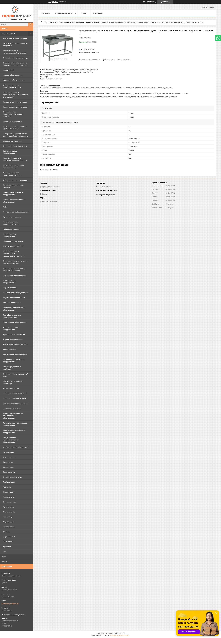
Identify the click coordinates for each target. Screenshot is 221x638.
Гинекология (8, 542)
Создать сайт (53, 2)
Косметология (9, 497)
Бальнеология (9, 472)
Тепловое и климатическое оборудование (14, 308)
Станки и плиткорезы (12, 303)
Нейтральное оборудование (15, 354)
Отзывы (5, 561)
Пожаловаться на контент (119, 635)
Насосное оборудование (13, 246)
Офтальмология (9, 502)
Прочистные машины (12, 217)
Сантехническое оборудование (10, 152)
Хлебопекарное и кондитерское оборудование (15, 51)
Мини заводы (8, 70)
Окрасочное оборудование (14, 275)
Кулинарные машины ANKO (14, 334)
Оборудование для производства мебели (12, 174)
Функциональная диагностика (15, 447)
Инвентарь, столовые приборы (12, 367)
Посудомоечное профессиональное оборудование (11, 439)
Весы (5, 552)
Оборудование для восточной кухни (15, 375)
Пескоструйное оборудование (15, 212)
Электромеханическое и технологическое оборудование (13, 415)
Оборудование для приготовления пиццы (12, 86)
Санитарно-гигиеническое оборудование (14, 431)
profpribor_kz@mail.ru (10, 603)
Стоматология (9, 512)
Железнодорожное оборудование (11, 328)
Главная (45, 13)
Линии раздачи (9, 349)
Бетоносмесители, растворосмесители (11, 223)
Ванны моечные (92, 22)
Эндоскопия (8, 462)
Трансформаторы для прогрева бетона (12, 316)
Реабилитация (9, 482)
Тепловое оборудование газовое (13, 186)
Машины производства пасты (15, 403)
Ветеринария (8, 452)
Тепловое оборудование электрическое (13, 166)
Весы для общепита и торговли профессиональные (15, 159)
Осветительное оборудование (9, 281)
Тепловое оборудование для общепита (15, 44)
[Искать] (30, 24)
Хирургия (7, 487)
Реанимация (8, 517)
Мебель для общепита (12, 121)
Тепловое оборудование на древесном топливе (14, 127)
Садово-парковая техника (14, 298)
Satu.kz (121, 633)
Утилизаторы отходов (12, 408)
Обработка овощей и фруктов (15, 398)
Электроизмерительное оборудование (13, 193)
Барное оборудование (12, 75)
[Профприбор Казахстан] (16, 11)
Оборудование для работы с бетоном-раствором (15, 269)
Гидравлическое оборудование (10, 235)
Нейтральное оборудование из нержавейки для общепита (15, 135)
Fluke (5, 207)
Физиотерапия (9, 457)
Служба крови (9, 522)
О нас (4, 557)
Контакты (98, 13)
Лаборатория (8, 467)
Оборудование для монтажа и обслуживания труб (15, 262)
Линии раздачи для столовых (15, 107)
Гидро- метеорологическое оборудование (14, 200)
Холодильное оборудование (15, 38)
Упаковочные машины (12, 141)
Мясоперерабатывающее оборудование (14, 360)
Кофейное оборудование (13, 80)
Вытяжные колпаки (11, 388)
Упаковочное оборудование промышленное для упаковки (15, 64)
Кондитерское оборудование (15, 344)
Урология (7, 547)
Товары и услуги (8, 33)
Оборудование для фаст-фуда (15, 58)
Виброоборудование (11, 229)
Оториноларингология (12, 477)
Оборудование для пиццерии (15, 180)
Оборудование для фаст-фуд (15, 146)
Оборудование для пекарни (14, 393)
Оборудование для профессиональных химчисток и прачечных (15, 94)
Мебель (6, 532)
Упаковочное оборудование (15, 322)
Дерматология (9, 537)
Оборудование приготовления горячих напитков (13, 114)
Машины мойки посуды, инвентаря (13, 382)
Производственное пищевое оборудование (15, 424)
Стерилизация (9, 492)
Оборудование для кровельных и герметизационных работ (14, 253)
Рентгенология (9, 527)
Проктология (8, 507)
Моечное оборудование (13, 241)
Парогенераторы (10, 288)
